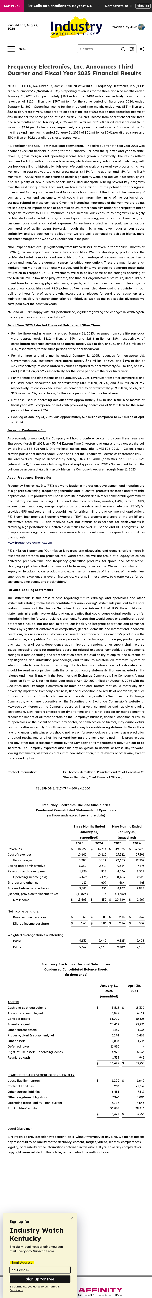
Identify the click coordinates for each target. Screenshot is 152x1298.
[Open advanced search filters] (131, 49)
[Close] (72, 1217)
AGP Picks (12, 6)
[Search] (122, 49)
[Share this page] (142, 49)
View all (143, 6)
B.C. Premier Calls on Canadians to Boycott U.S (52, 6)
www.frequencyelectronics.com (29, 542)
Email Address (21, 1262)
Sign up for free (40, 1279)
